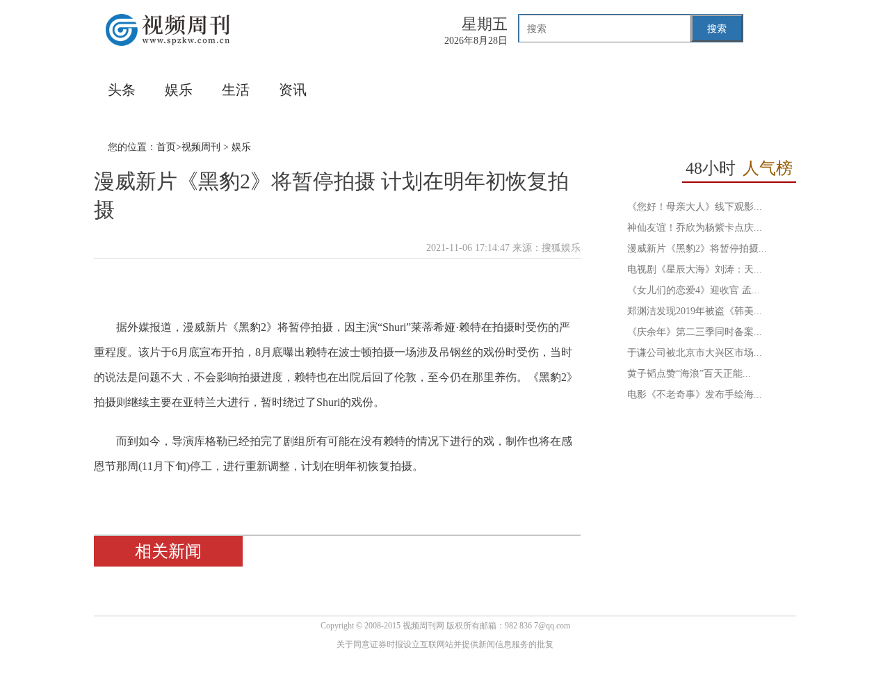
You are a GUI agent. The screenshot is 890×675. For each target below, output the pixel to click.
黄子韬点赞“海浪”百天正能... (689, 373)
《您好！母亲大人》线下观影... (694, 207)
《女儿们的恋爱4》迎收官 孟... (693, 290)
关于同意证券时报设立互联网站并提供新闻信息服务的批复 (445, 644)
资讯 (293, 89)
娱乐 (179, 89)
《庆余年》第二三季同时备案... (694, 332)
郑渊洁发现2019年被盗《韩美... (694, 311)
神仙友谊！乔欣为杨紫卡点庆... (694, 227)
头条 (122, 89)
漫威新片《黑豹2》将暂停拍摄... (697, 248)
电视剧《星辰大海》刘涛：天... (694, 269)
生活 (236, 89)
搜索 (717, 29)
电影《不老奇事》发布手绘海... (694, 394)
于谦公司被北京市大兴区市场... (694, 353)
